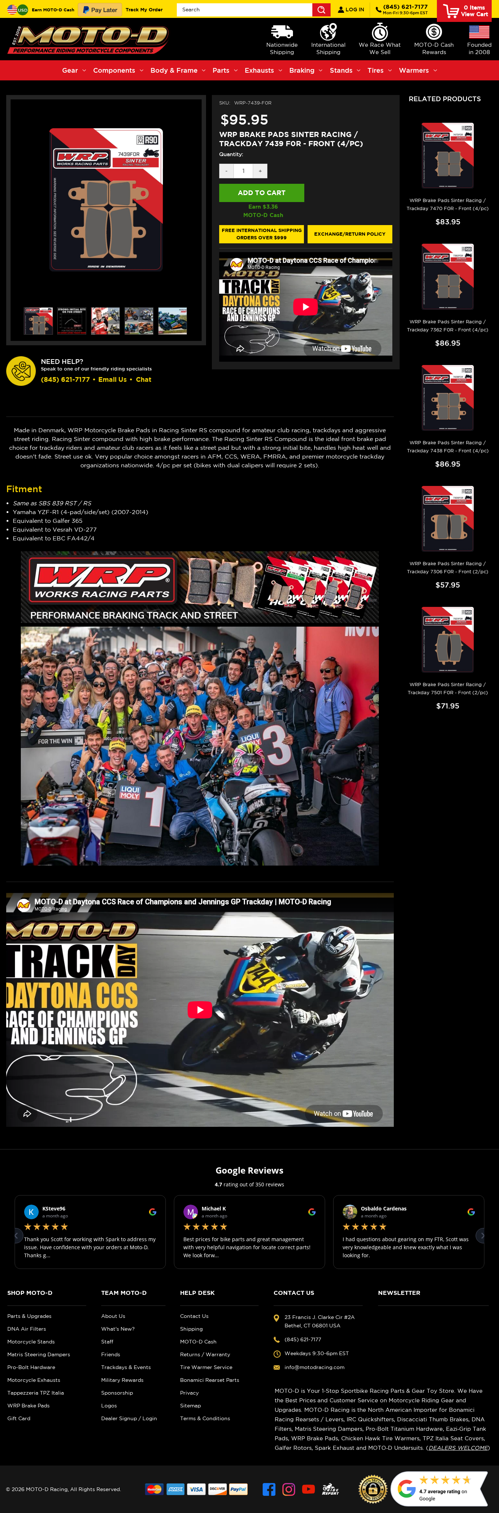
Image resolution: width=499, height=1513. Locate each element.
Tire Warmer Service (206, 1367)
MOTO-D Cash (198, 1342)
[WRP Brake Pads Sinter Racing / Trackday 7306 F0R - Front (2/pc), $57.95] (448, 519)
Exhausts (259, 70)
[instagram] (288, 1489)
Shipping (191, 1329)
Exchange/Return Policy (349, 234)
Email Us (112, 379)
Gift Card (18, 1418)
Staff (107, 1342)
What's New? (118, 1329)
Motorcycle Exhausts (33, 1380)
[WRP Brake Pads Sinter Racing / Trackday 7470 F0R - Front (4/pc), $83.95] (448, 156)
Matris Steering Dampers (38, 1354)
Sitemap (190, 1406)
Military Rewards (122, 1380)
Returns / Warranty (205, 1354)
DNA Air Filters (26, 1329)
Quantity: (231, 154)
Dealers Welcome (458, 1448)
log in (354, 9)
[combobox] (254, 9)
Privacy (189, 1393)
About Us (113, 1316)
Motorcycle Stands (31, 1342)
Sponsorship (117, 1393)
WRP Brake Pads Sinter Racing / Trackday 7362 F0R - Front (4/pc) (447, 325)
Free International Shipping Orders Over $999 (262, 233)
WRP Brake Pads (28, 1406)
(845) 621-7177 (405, 9)
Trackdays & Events (126, 1367)
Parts (221, 70)
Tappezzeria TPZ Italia (35, 1393)
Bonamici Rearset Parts (209, 1380)
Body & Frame (174, 70)
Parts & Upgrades (29, 1316)
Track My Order (144, 9)
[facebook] (269, 1489)
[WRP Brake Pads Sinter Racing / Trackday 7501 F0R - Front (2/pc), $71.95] (448, 640)
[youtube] (308, 1489)
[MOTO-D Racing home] (89, 39)
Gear (70, 70)
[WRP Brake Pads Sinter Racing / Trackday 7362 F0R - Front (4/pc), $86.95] (448, 276)
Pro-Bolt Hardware (31, 1367)
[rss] (330, 1489)
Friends (110, 1354)
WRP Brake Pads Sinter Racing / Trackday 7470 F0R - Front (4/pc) (448, 204)
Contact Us (194, 1316)
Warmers (414, 70)
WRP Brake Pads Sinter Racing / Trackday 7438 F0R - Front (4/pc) (448, 446)
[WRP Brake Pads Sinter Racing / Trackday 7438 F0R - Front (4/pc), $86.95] (448, 398)
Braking (302, 70)
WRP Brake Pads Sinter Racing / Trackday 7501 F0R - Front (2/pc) (448, 688)
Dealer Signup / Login (129, 1418)
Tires (375, 70)
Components (114, 70)
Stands (341, 70)
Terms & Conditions (205, 1418)
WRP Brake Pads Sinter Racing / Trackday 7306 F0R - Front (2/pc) (447, 567)
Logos (109, 1406)
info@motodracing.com (314, 1367)
